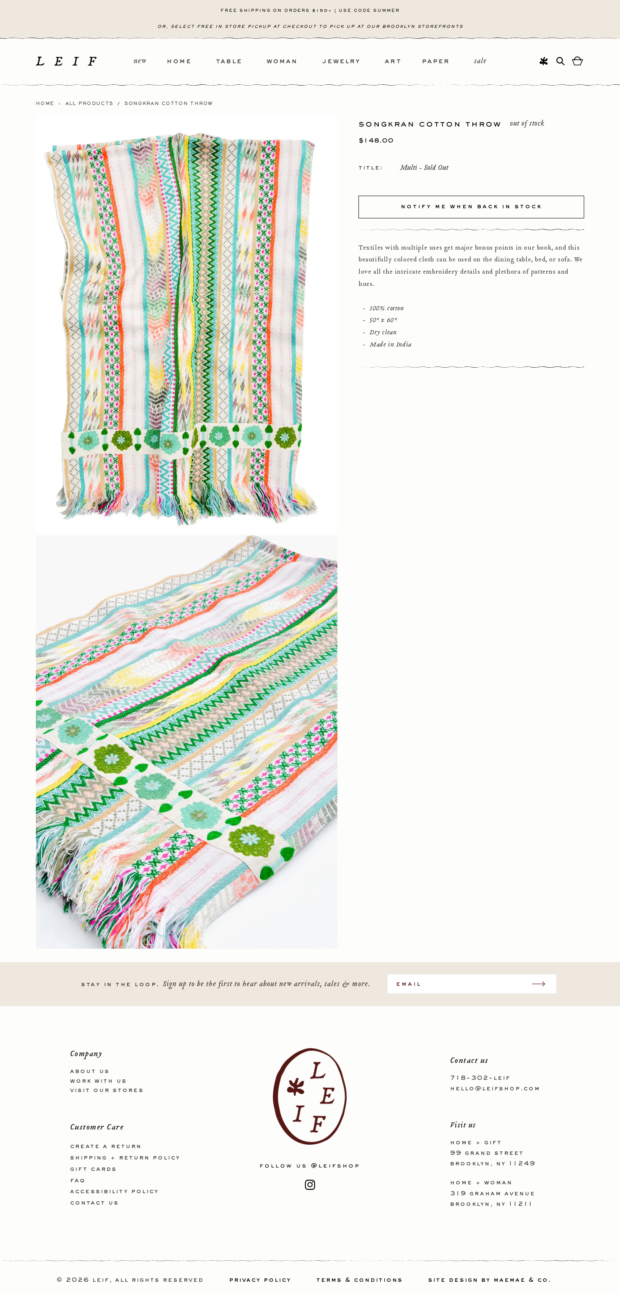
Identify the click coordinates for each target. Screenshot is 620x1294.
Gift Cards (93, 1169)
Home (45, 104)
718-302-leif (480, 1078)
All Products (89, 104)
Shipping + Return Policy (125, 1158)
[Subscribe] (542, 984)
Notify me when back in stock (471, 207)
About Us (90, 1071)
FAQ (77, 1181)
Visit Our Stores (107, 1090)
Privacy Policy (260, 1280)
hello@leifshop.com (495, 1089)
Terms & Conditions (359, 1280)
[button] (191, 62)
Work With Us (98, 1081)
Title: (371, 168)
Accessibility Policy (114, 1191)
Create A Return (106, 1146)
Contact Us (94, 1203)
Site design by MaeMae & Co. (489, 1280)
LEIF (100, 1280)
